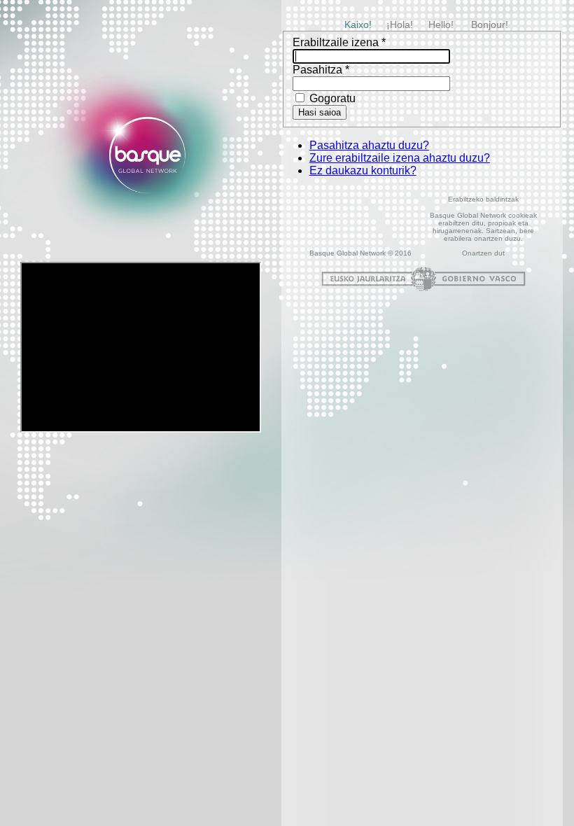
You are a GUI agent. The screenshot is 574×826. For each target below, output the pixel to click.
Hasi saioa (319, 112)
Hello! (441, 24)
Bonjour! (489, 24)
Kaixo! (358, 24)
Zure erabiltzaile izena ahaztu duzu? (399, 158)
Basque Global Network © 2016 (360, 253)
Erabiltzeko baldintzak (483, 199)
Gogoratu (331, 98)
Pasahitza (321, 70)
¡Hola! (399, 24)
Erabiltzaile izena (339, 42)
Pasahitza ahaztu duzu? (369, 145)
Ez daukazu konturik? (362, 170)
